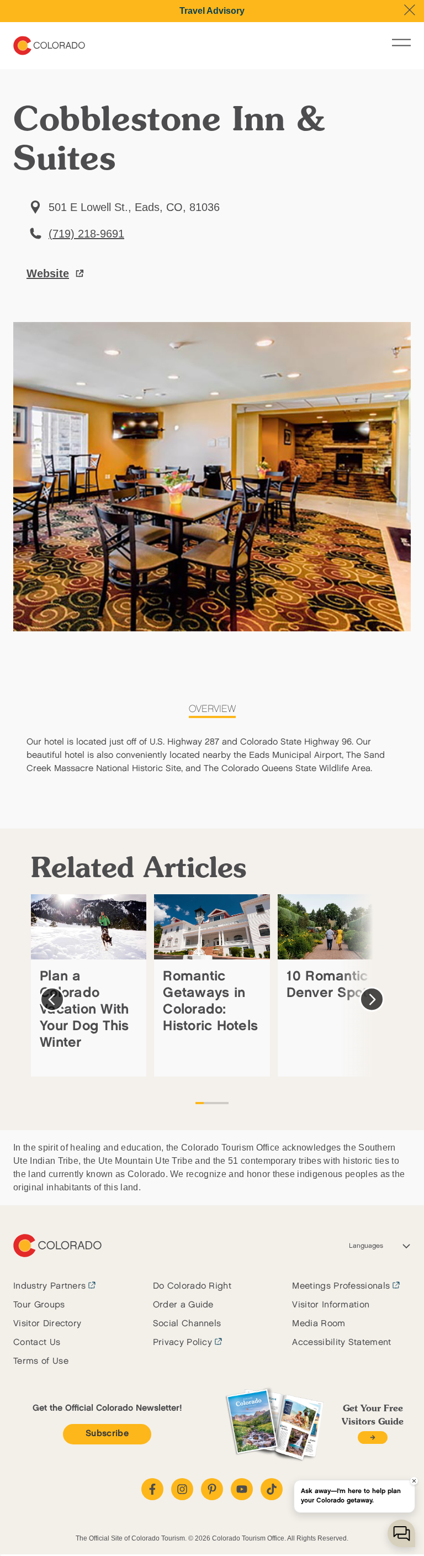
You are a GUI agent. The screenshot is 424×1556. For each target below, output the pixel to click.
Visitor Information (330, 1305)
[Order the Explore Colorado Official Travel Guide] (372, 1437)
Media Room (318, 1324)
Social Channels (187, 1324)
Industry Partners (49, 1286)
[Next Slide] (371, 999)
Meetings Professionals (341, 1286)
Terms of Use (40, 1361)
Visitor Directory (47, 1324)
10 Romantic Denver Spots (331, 984)
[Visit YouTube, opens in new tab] (242, 1489)
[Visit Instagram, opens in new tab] (182, 1489)
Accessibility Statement (341, 1342)
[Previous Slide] (52, 999)
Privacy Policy (182, 1342)
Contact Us (36, 1342)
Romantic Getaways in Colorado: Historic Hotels (210, 1001)
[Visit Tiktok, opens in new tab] (272, 1489)
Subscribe (107, 1434)
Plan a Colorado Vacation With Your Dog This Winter (84, 1009)
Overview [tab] (212, 709)
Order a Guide (183, 1305)
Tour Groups (39, 1305)
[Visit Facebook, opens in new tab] (152, 1489)
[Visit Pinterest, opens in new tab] (212, 1489)
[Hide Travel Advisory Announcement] (409, 9)
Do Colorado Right (192, 1286)
